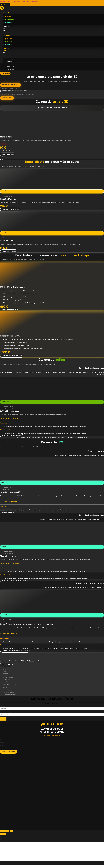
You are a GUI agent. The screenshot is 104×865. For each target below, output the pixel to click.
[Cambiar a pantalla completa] (7, 831)
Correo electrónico (6, 712)
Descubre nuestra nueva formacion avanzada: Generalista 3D (19, 1)
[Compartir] (4, 831)
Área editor (10, 19)
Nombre (2, 706)
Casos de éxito (7, 26)
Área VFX (10, 22)
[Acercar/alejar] (11, 831)
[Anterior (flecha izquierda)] (1, 834)
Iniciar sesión (10, 59)
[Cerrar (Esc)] (1, 831)
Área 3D (9, 17)
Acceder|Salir (10, 61)
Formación (6, 13)
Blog (4, 28)
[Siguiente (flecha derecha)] (4, 834)
